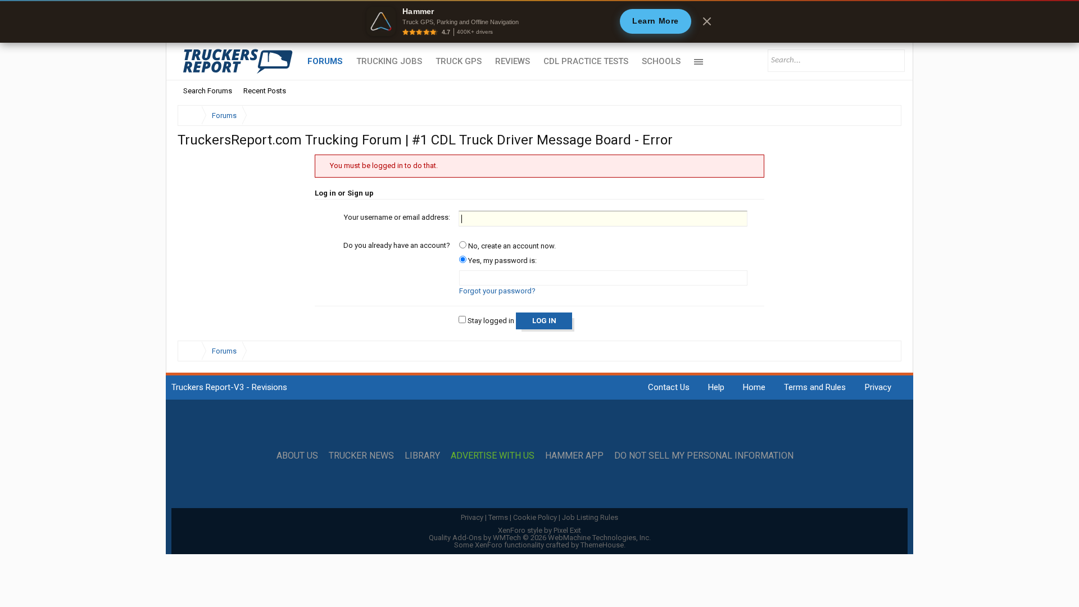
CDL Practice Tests (585, 61)
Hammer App (574, 455)
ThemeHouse (602, 545)
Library (422, 455)
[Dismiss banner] (707, 21)
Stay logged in (490, 320)
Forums (325, 61)
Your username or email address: (397, 217)
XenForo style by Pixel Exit (539, 530)
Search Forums (207, 91)
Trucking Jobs (389, 61)
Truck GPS (459, 61)
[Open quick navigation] (885, 115)
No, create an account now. (511, 246)
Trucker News (361, 455)
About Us (297, 455)
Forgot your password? (497, 291)
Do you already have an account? (396, 245)
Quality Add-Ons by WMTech (540, 537)
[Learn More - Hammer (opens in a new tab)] (539, 21)
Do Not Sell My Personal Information (704, 455)
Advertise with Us (492, 455)
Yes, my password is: (501, 260)
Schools (661, 61)
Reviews (512, 61)
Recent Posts (264, 91)
